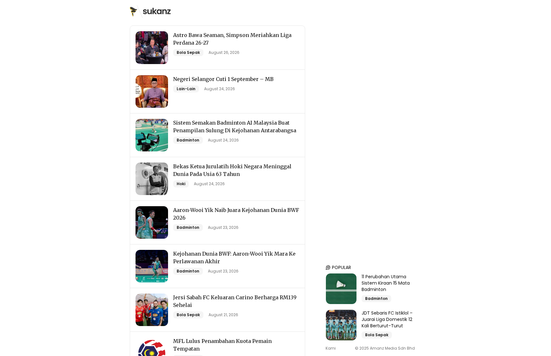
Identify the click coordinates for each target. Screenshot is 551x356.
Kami (331, 348)
